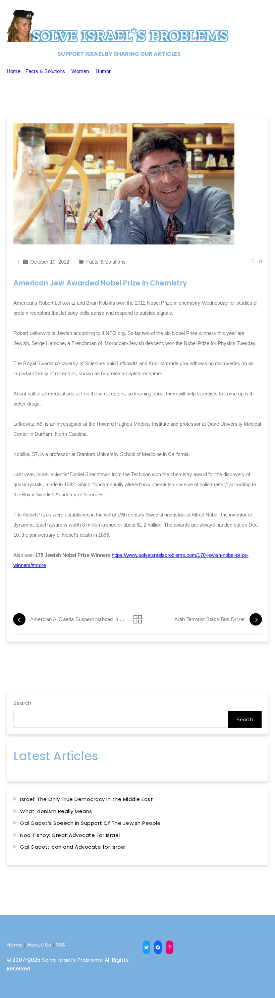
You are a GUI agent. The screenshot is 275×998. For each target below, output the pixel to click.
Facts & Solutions (45, 71)
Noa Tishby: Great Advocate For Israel (70, 835)
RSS (60, 944)
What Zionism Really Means (56, 811)
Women (80, 71)
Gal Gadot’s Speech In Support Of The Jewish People (90, 823)
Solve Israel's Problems (72, 959)
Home (13, 71)
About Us (39, 944)
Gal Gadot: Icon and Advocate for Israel (73, 846)
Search (22, 702)
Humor (103, 71)
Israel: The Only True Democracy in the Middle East (86, 799)
